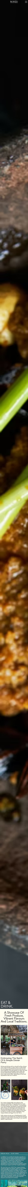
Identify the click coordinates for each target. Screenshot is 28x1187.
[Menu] (26, 2)
